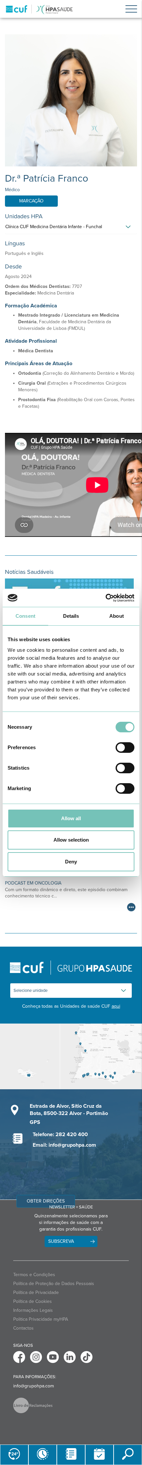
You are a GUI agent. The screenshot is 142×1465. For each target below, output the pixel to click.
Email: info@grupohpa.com (64, 1145)
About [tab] (116, 616)
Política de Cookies (32, 1301)
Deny (71, 861)
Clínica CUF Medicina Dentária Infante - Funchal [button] (53, 226)
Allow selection (71, 840)
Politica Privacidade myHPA (40, 1319)
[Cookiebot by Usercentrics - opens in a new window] (105, 598)
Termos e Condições (34, 1274)
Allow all (71, 818)
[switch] (125, 747)
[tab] (71, 228)
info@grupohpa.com (33, 1386)
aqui (116, 1006)
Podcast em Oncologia (33, 883)
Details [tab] (71, 616)
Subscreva (61, 1241)
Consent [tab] (25, 616)
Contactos (23, 1328)
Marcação (31, 201)
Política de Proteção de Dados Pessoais (53, 1283)
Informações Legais (33, 1310)
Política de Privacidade (36, 1292)
